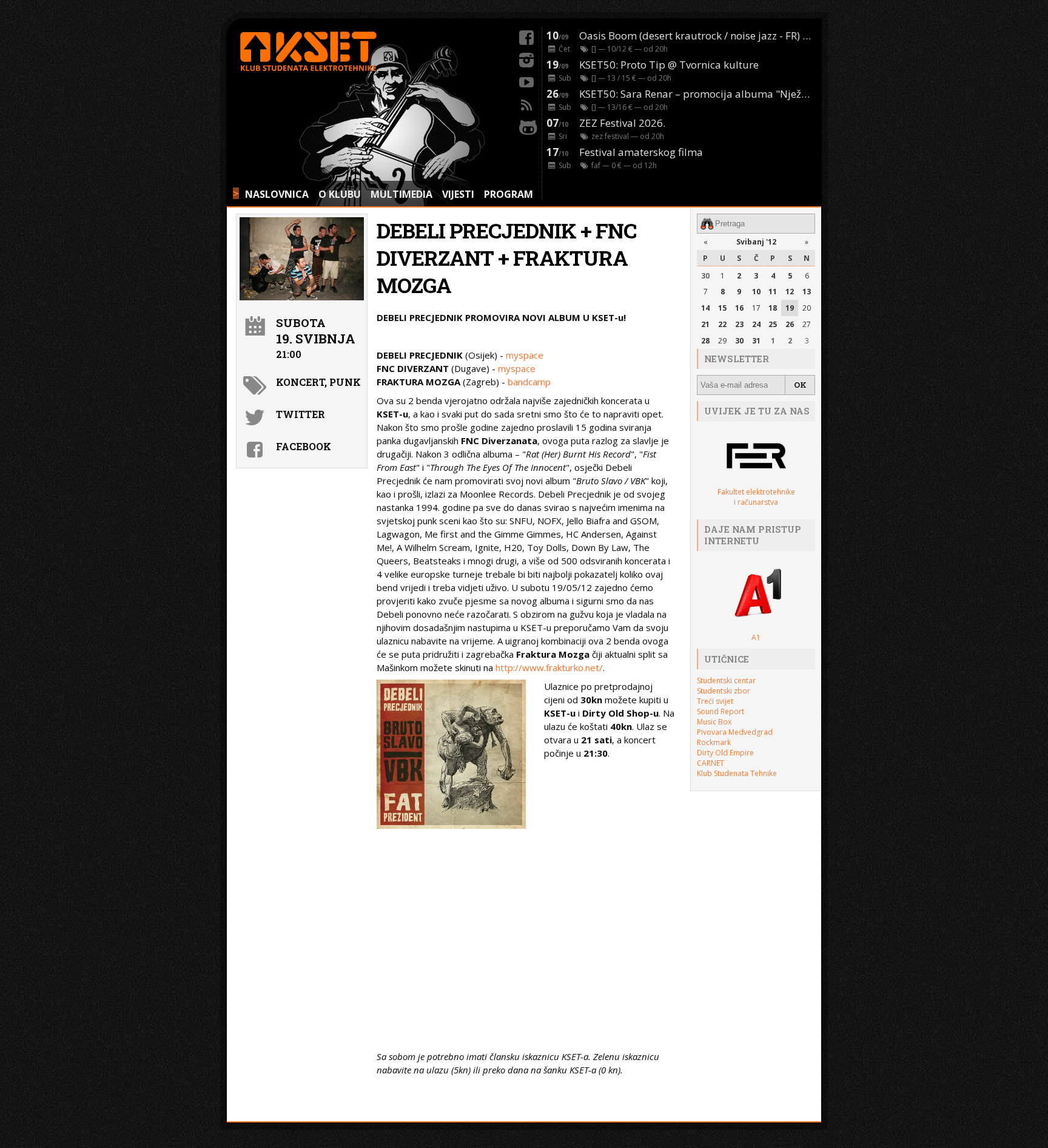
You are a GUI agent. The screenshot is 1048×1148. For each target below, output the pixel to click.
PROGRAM (508, 194)
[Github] (526, 125)
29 (722, 341)
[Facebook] (526, 35)
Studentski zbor (723, 691)
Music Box (714, 722)
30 (705, 276)
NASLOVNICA (277, 194)
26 (789, 324)
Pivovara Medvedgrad (735, 732)
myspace (524, 355)
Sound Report (720, 711)
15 (722, 308)
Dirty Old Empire (725, 753)
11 (772, 291)
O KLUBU (339, 194)
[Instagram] (526, 58)
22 (722, 324)
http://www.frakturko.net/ (549, 667)
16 (739, 308)
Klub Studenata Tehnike (737, 773)
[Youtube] (526, 80)
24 (756, 324)
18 (772, 308)
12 (789, 291)
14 (705, 308)
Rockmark (714, 742)
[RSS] (526, 103)
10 (756, 291)
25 (772, 324)
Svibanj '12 (756, 242)
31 (756, 341)
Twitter (300, 414)
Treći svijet (715, 701)
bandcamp (529, 382)
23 (739, 324)
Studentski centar (726, 680)
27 (806, 324)
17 (756, 308)
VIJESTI (458, 194)
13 (806, 291)
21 (705, 324)
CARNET (710, 763)
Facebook (303, 446)
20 (806, 308)
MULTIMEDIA (401, 194)
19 (789, 308)
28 (705, 341)
